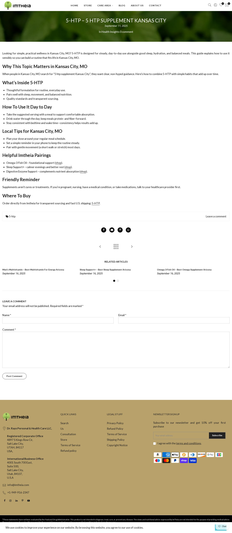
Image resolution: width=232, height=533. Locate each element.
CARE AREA (104, 5)
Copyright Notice (117, 445)
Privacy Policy (115, 423)
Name (6, 315)
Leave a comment (216, 216)
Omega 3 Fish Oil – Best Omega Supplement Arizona (184, 269)
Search (64, 423)
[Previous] (5, 275)
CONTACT (155, 5)
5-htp (12, 216)
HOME (74, 5)
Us (62, 428)
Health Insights (110, 31)
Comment (9, 329)
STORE (88, 5)
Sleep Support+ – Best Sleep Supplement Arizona (105, 269)
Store (63, 439)
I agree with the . (179, 443)
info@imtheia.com (18, 485)
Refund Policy (115, 428)
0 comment (126, 31)
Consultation (68, 434)
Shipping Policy (116, 439)
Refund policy (68, 450)
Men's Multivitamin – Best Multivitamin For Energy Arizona (33, 269)
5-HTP (96, 203)
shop (58, 162)
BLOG (122, 5)
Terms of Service (70, 445)
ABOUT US (137, 5)
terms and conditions (188, 443)
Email (122, 315)
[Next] (226, 275)
